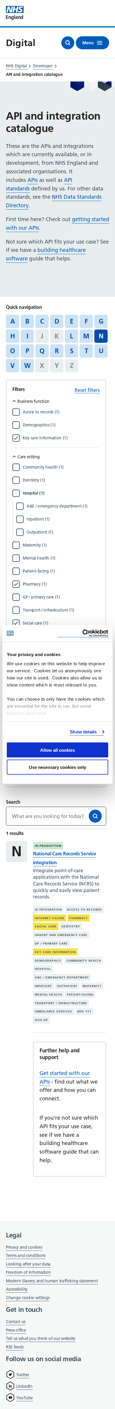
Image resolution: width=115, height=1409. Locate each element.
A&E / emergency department (62, 977)
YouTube (24, 1397)
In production (48, 846)
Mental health (48, 995)
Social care (46, 926)
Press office (16, 1331)
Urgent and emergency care (61, 935)
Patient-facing (80, 995)
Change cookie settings (27, 1298)
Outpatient (67, 986)
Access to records (84, 909)
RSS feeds (14, 1347)
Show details (83, 731)
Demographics (48, 961)
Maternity (92, 986)
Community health (83, 961)
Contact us (15, 1321)
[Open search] (67, 42)
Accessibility (16, 1289)
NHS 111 (84, 1011)
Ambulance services (53, 1011)
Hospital (43, 969)
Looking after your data (28, 1264)
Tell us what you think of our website (40, 1338)
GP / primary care (51, 943)
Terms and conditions (25, 1255)
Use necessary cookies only (57, 767)
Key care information (55, 952)
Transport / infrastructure (61, 1003)
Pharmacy (78, 918)
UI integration (48, 909)
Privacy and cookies (24, 1247)
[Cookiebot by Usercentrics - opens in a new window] (82, 633)
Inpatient (43, 986)
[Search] (95, 816)
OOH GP (41, 1020)
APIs (32, 180)
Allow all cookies (57, 749)
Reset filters (87, 390)
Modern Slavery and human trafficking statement (52, 1281)
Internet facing (49, 918)
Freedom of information (28, 1272)
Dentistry (71, 926)
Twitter (22, 1374)
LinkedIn (24, 1386)
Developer (42, 66)
